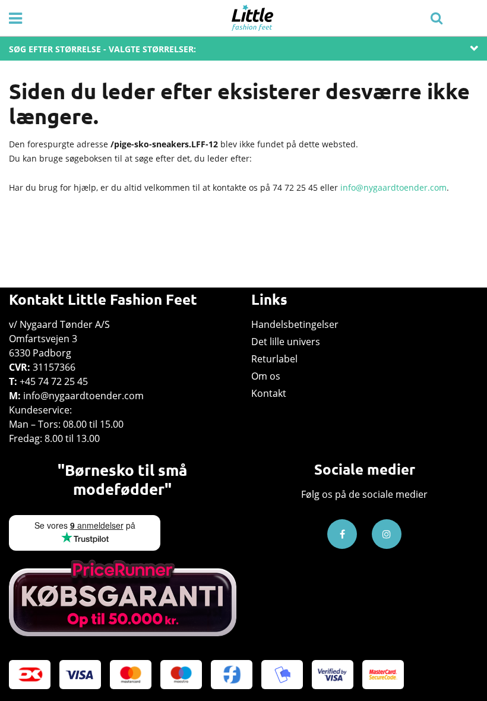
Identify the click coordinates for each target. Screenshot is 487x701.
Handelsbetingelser (295, 324)
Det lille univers (285, 341)
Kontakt (268, 393)
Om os (265, 376)
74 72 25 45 (295, 187)
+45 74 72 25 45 (54, 381)
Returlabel (274, 358)
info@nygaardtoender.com (393, 187)
